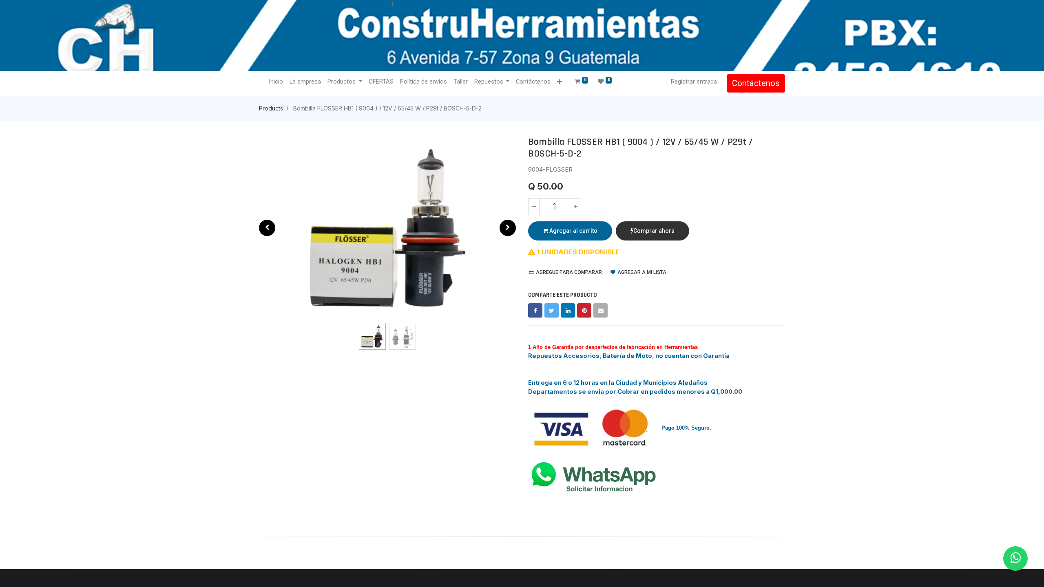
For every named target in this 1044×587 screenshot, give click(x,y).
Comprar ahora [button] (654, 230)
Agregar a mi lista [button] (641, 272)
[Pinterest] (584, 310)
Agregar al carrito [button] (572, 230)
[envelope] (600, 310)
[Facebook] (535, 310)
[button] (559, 82)
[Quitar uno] (534, 207)
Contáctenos (756, 83)
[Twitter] (551, 310)
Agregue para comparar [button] (568, 272)
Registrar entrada (694, 81)
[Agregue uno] (575, 207)
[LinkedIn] (568, 310)
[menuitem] (275, 82)
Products (271, 108)
